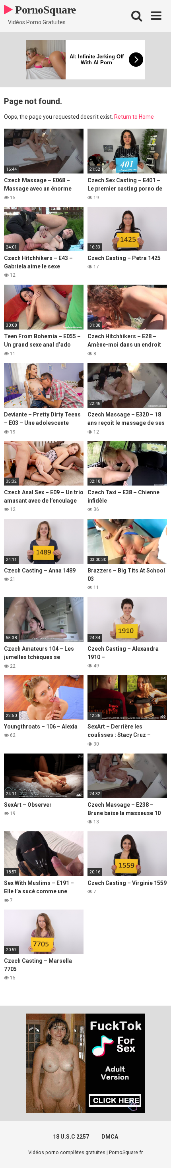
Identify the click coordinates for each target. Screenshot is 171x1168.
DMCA (109, 1136)
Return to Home (134, 117)
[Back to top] (156, 1152)
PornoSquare (44, 10)
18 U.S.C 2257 (71, 1136)
